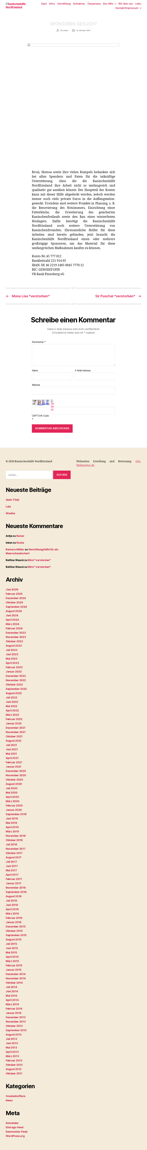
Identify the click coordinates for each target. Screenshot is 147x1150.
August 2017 (13, 857)
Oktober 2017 (14, 853)
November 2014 (16, 978)
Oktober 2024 (14, 602)
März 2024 (12, 624)
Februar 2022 (14, 719)
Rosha (20, 542)
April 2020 (12, 796)
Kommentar (39, 342)
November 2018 (16, 835)
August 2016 (14, 896)
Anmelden (12, 1123)
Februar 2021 (14, 762)
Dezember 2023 (16, 632)
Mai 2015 (11, 952)
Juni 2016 (12, 904)
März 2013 (12, 1056)
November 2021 (16, 732)
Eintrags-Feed (14, 1127)
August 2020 (14, 783)
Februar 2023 (14, 667)
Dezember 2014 (16, 974)
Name (35, 370)
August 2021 (13, 740)
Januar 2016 (13, 922)
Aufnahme (79, 3)
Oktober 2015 (14, 930)
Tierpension (94, 3)
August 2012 (13, 1069)
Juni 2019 (12, 818)
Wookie (10, 513)
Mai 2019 (11, 822)
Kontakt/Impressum (127, 8)
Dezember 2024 (16, 598)
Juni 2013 (12, 1043)
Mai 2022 (11, 706)
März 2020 (12, 801)
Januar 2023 (14, 671)
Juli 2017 (11, 861)
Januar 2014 (13, 1012)
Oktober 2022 (14, 684)
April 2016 (12, 909)
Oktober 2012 (14, 1064)
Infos (52, 3)
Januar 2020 (14, 809)
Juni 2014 (12, 991)
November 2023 (16, 637)
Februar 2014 (14, 1008)
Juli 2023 (11, 649)
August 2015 (14, 939)
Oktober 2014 (14, 982)
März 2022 (12, 714)
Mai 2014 (11, 995)
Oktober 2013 (14, 1025)
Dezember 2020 (16, 770)
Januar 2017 (13, 883)
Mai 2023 (11, 658)
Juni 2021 (12, 749)
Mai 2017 (11, 870)
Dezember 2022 (16, 675)
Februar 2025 (14, 593)
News (9, 1100)
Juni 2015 (12, 948)
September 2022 (16, 688)
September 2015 (16, 935)
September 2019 (16, 814)
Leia (8, 506)
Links (138, 3)
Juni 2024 (12, 615)
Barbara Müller (15, 549)
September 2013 (16, 1030)
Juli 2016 (11, 900)
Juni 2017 (12, 866)
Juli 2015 (11, 943)
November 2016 (16, 887)
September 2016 (16, 891)
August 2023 (14, 645)
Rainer (20, 535)
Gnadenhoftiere (15, 1096)
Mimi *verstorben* (39, 560)
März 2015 (12, 961)
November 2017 (16, 848)
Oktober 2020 (14, 779)
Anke (66, 30)
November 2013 (16, 1021)
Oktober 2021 (14, 736)
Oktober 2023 (14, 641)
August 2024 (14, 611)
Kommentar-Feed (16, 1131)
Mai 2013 (11, 1047)
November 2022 (16, 680)
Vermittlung (64, 3)
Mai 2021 (11, 753)
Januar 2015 (13, 969)
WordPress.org (15, 1135)
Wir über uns (125, 3)
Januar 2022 (14, 723)
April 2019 (12, 827)
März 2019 (12, 831)
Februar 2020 (14, 805)
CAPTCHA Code (40, 416)
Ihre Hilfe (108, 3)
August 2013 (14, 1034)
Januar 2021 (13, 766)
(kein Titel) (12, 499)
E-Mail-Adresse (83, 370)
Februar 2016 (14, 917)
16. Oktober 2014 (83, 30)
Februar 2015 (14, 965)
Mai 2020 (12, 792)
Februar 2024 (14, 628)
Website (36, 384)
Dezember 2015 (16, 926)
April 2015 (12, 956)
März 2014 (12, 1004)
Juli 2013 (11, 1038)
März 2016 (12, 913)
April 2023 (12, 662)
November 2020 (16, 775)
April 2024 (12, 619)
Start (44, 3)
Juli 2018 (11, 844)
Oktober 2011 (14, 1073)
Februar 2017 (14, 879)
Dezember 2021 (15, 727)
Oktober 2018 (14, 840)
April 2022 (12, 710)
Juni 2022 (12, 701)
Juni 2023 (12, 654)
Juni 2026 (12, 589)
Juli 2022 (11, 697)
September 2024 (16, 606)
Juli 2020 (12, 788)
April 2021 (12, 758)
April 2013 (12, 1051)
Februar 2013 (14, 1060)
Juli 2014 (11, 987)
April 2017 (12, 874)
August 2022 (14, 693)
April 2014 (12, 999)
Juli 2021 (11, 745)
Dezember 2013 (16, 1017)
